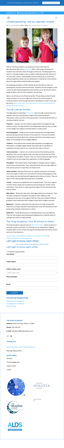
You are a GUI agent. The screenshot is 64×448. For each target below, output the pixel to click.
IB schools (27, 69)
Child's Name (11, 261)
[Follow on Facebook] (7, 336)
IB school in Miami (37, 225)
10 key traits (30, 113)
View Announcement (51, 3)
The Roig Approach (13, 362)
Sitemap (9, 351)
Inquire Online (11, 366)
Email (8, 284)
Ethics (20, 351)
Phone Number (12, 277)
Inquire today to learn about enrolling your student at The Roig (27, 236)
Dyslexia (9, 358)
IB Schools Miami (33, 25)
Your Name (10, 254)
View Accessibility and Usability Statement (20, 347)
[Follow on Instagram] (11, 336)
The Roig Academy (14, 25)
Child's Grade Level (13, 269)
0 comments (44, 25)
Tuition (8, 370)
